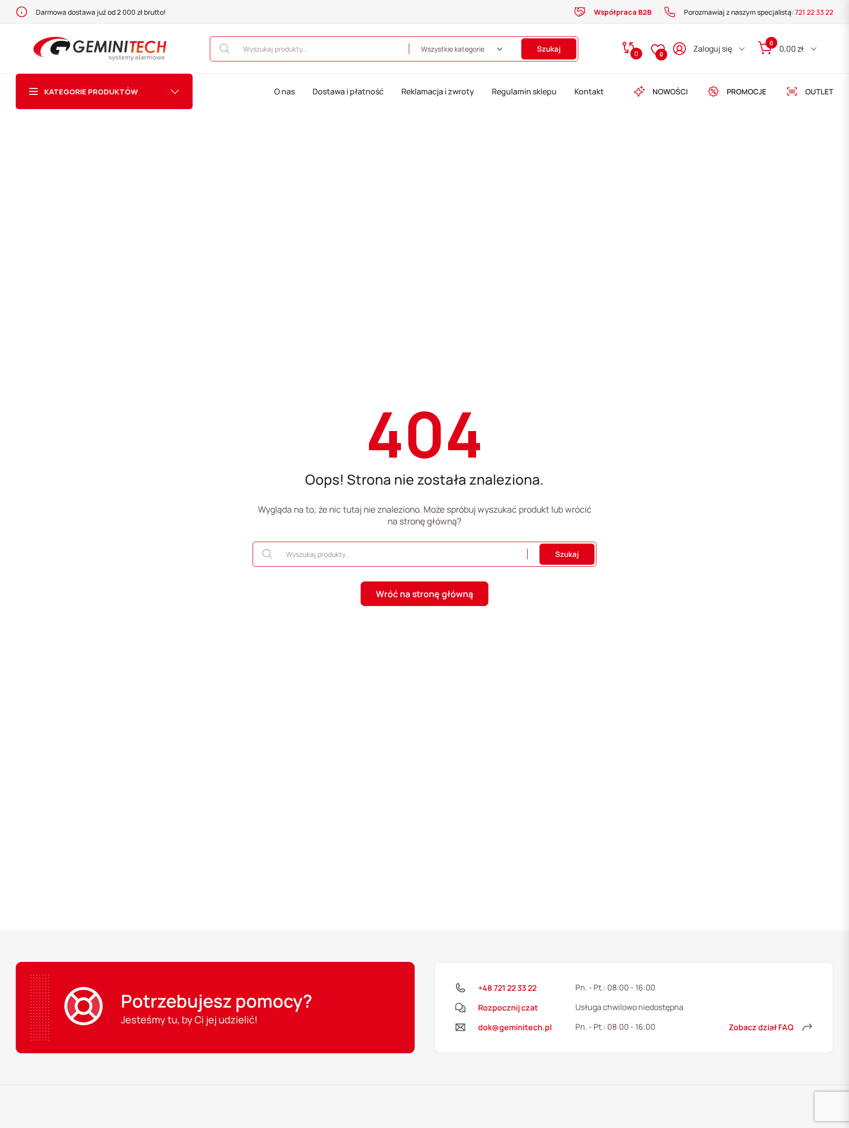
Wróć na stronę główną (424, 594)
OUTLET (819, 92)
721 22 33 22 (814, 12)
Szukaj (549, 49)
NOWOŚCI (670, 92)
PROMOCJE (746, 92)
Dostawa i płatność (348, 91)
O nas (284, 91)
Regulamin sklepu (524, 91)
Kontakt (589, 91)
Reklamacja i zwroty (437, 91)
